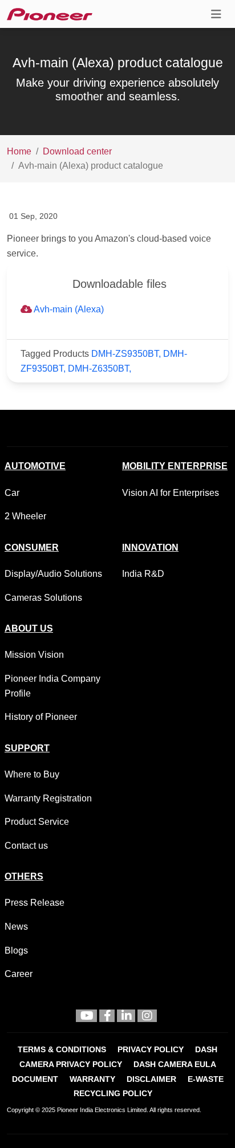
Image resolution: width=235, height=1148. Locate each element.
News (16, 926)
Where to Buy (32, 774)
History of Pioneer (41, 717)
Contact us (26, 845)
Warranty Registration (48, 798)
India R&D (143, 574)
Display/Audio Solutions (53, 574)
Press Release (34, 902)
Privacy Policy (151, 1049)
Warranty (92, 1079)
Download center (77, 151)
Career (19, 974)
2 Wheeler (25, 516)
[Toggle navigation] (216, 14)
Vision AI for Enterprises (170, 493)
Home (19, 151)
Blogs (16, 950)
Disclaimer (151, 1079)
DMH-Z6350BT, (99, 368)
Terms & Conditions (62, 1049)
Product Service (37, 822)
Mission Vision (34, 655)
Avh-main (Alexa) (68, 309)
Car (12, 493)
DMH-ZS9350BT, (127, 354)
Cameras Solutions (43, 598)
